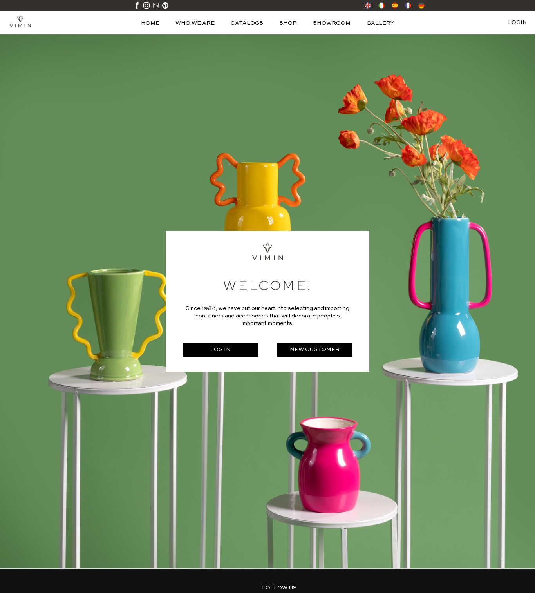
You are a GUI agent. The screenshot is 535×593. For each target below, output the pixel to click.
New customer (315, 349)
